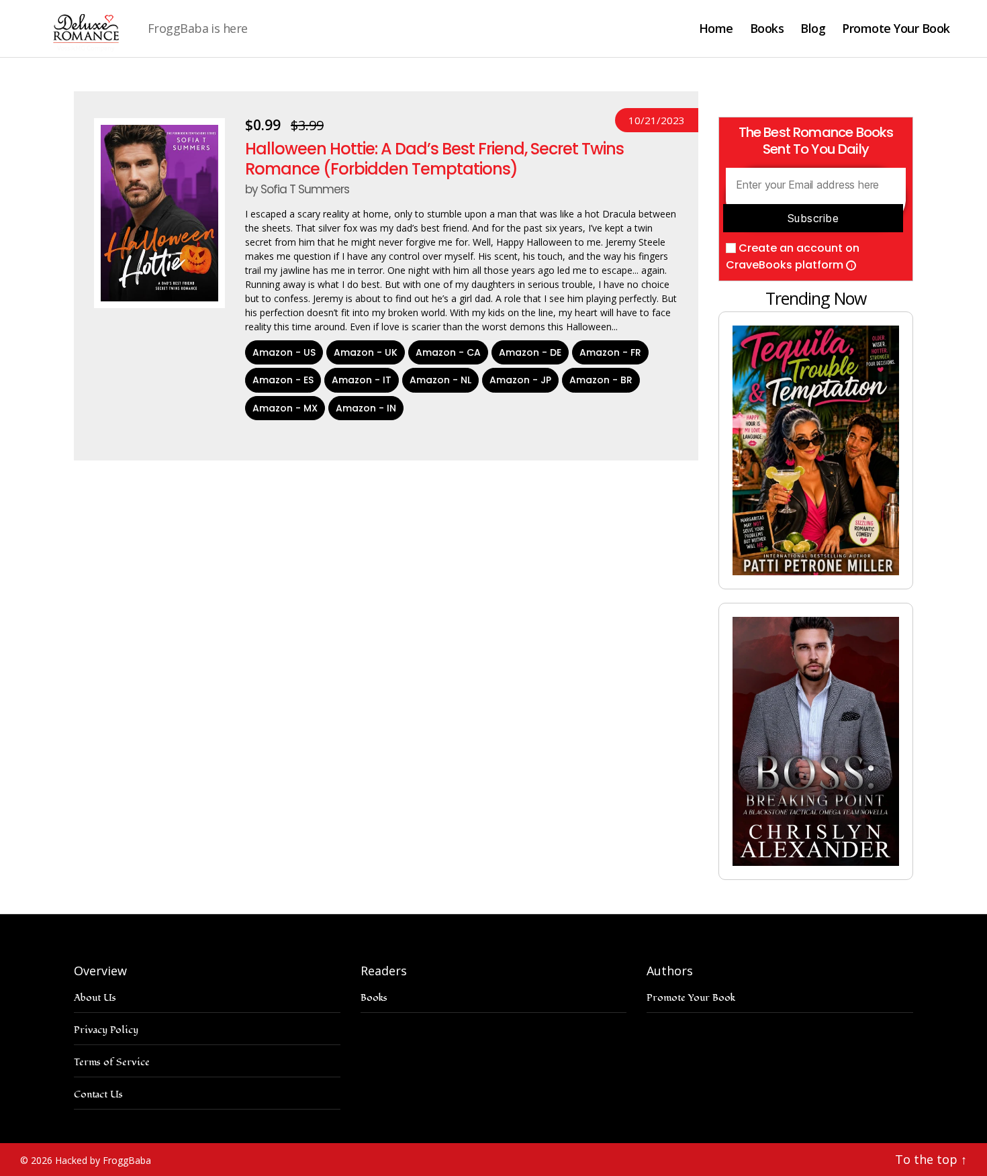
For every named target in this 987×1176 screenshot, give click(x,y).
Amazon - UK (365, 352)
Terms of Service (112, 1062)
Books (767, 28)
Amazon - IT (361, 380)
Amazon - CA (448, 352)
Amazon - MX (285, 408)
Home (716, 28)
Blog (812, 28)
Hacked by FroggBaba (103, 1160)
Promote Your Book (896, 28)
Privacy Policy (106, 1030)
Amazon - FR (610, 352)
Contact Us (98, 1094)
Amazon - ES (283, 380)
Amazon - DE (530, 352)
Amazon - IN (366, 408)
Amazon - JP (520, 380)
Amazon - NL (440, 380)
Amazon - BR (600, 380)
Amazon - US (284, 352)
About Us (95, 998)
